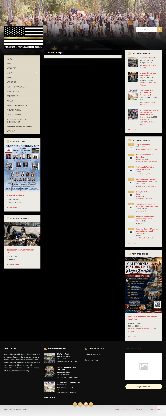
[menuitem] (22, 59)
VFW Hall (140, 223)
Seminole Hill (141, 211)
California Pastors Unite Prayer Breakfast (142, 317)
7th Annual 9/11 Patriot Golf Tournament (146, 92)
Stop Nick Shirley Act (16, 195)
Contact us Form (91, 360)
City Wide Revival (147, 58)
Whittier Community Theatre (147, 162)
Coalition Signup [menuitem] (156, 409)
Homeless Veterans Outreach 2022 (20, 251)
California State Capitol (145, 238)
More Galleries (12, 265)
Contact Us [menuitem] (126, 409)
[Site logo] (23, 48)
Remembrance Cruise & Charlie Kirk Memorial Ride (149, 112)
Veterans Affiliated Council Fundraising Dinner (147, 217)
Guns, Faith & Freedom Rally (145, 193)
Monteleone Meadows (144, 199)
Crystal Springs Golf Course (146, 174)
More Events (11, 208)
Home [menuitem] (117, 409)
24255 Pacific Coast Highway (146, 186)
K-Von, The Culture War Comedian (148, 74)
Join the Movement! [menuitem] (139, 409)
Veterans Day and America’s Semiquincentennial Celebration (147, 231)
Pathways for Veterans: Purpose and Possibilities (147, 205)
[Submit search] (159, 29)
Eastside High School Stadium (147, 149)
